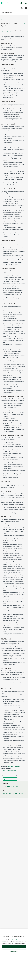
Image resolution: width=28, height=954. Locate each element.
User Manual (13, 32)
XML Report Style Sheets (14, 766)
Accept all (14, 946)
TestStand (5, 32)
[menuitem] (21, 3)
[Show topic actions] (23, 23)
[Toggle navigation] (8, 2)
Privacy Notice (15, 940)
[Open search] (22, 8)
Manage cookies (14, 951)
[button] (13, 20)
